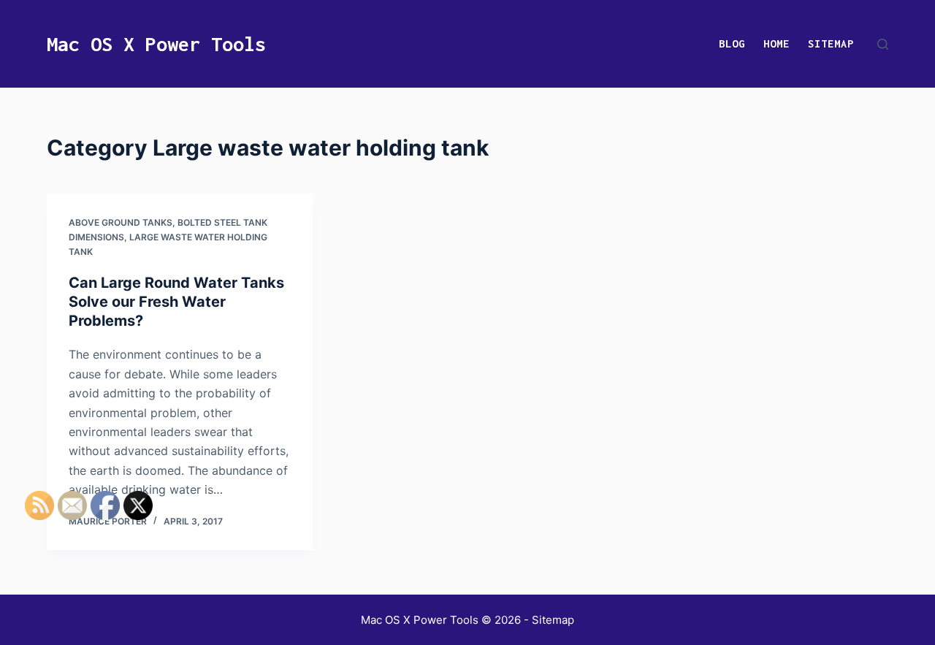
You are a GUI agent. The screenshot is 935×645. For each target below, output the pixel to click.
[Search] (882, 44)
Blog (732, 43)
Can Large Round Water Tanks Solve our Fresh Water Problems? (176, 301)
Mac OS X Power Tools (156, 44)
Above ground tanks (120, 222)
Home (776, 43)
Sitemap (831, 43)
